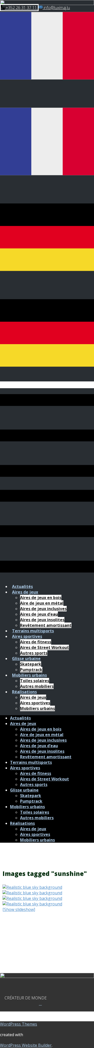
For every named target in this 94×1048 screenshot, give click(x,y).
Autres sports (33, 653)
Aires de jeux (25, 592)
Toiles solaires (34, 680)
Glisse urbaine (26, 658)
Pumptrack (31, 669)
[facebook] (39, 1003)
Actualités (22, 586)
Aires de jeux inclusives (43, 608)
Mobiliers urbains (29, 675)
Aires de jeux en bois (40, 597)
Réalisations (24, 692)
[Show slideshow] (19, 909)
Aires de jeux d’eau (39, 614)
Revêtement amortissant (45, 625)
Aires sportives (27, 636)
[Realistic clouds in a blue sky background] (47, 887)
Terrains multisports (33, 631)
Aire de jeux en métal (41, 603)
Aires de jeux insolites (42, 620)
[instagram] (40, 1003)
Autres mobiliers (37, 686)
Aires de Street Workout (44, 647)
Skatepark (30, 664)
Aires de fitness (35, 642)
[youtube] (41, 1003)
